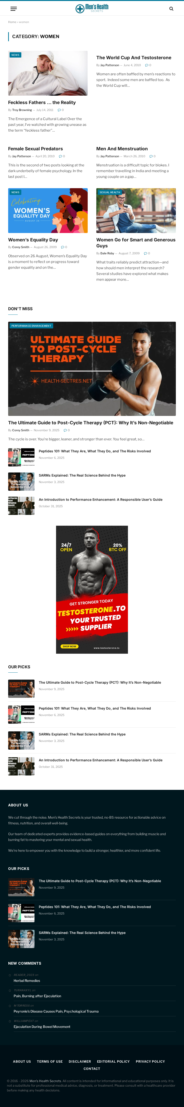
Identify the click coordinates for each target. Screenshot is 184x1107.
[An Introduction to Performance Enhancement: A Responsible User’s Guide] (21, 506)
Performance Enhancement (31, 325)
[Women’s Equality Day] (48, 210)
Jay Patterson (109, 65)
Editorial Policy (113, 1061)
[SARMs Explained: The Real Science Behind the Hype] (21, 481)
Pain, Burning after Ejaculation (37, 996)
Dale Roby (107, 253)
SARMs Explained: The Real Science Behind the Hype (82, 475)
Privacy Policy (150, 1061)
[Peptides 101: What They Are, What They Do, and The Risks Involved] (21, 457)
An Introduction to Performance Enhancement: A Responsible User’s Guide (100, 499)
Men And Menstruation (122, 148)
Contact (92, 1069)
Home (12, 22)
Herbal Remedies (27, 981)
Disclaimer (80, 1061)
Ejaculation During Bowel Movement (42, 1027)
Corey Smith (20, 247)
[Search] (170, 8)
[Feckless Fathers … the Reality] (48, 73)
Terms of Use (50, 1061)
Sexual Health (110, 192)
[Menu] (14, 8)
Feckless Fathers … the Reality (42, 102)
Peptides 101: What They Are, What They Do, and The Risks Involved (95, 451)
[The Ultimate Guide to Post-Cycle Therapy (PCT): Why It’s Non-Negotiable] (92, 369)
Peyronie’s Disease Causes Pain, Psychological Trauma (56, 1011)
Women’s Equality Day (33, 240)
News (15, 54)
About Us (22, 1061)
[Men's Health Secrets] (92, 9)
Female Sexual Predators (35, 148)
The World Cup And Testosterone (133, 57)
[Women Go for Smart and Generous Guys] (136, 210)
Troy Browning (22, 110)
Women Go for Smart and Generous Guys (136, 243)
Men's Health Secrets (45, 1081)
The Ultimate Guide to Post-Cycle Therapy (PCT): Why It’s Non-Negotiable (90, 422)
